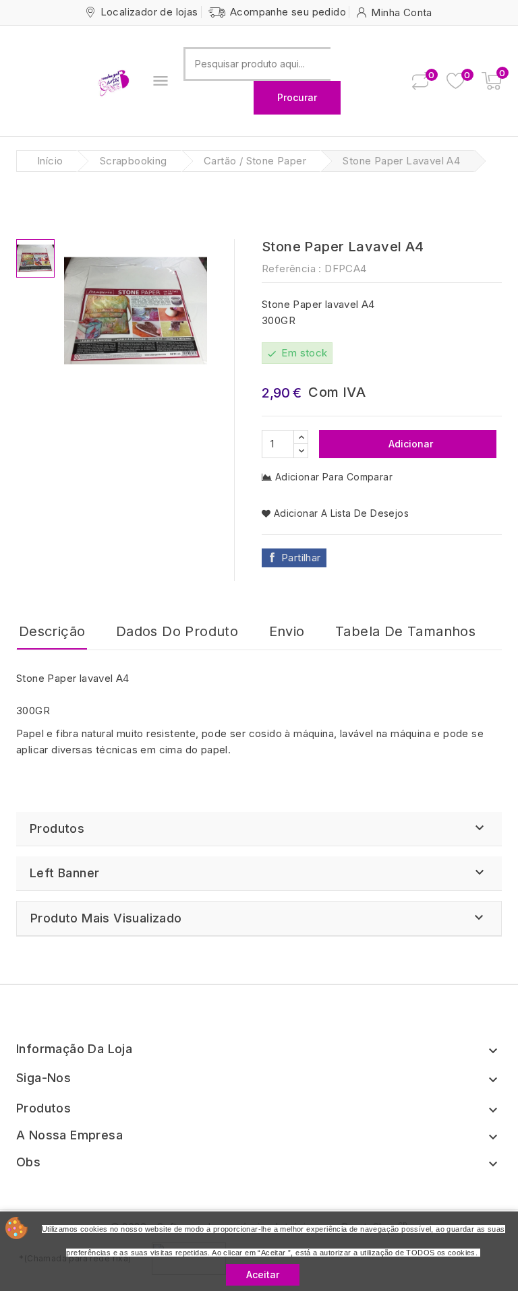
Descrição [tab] (52, 631)
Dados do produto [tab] (177, 631)
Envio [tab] (287, 631)
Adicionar (409, 443)
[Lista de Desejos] (456, 81)
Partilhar (301, 557)
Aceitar (262, 1274)
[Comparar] (420, 81)
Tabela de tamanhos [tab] (405, 631)
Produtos (57, 828)
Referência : (292, 268)
